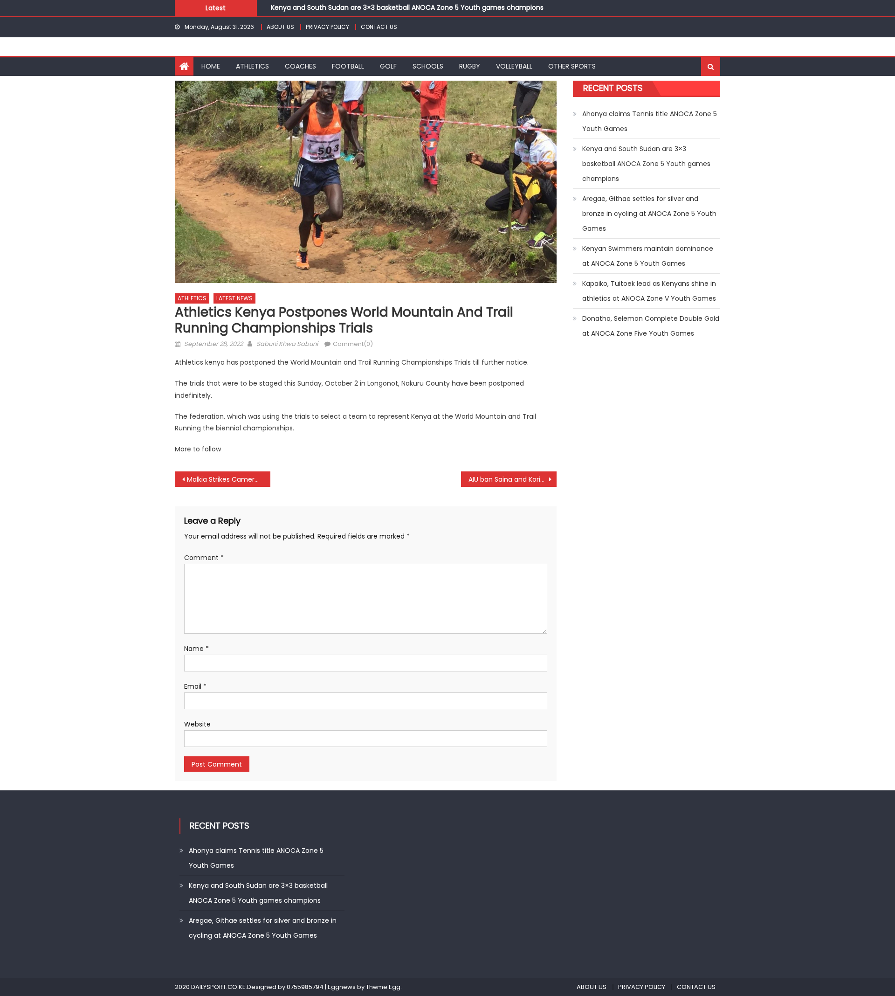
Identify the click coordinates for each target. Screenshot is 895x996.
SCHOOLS (428, 66)
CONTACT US (379, 27)
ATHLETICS (252, 66)
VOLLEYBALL (514, 66)
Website (197, 724)
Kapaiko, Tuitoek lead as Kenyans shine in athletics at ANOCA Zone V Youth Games (649, 291)
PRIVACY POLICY (327, 27)
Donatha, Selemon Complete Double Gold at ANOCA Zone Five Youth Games (650, 326)
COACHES (300, 66)
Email (195, 686)
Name (196, 648)
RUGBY (469, 66)
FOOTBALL (348, 66)
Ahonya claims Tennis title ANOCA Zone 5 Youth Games (649, 121)
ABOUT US (280, 27)
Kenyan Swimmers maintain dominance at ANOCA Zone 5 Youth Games (647, 256)
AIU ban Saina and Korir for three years (512, 479)
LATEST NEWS (234, 298)
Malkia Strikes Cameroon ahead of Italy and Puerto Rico (228, 479)
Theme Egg (383, 986)
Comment (204, 557)
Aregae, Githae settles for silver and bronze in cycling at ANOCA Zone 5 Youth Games (649, 213)
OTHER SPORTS (572, 66)
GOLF (388, 66)
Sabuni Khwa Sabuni (287, 343)
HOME (210, 66)
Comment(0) (353, 343)
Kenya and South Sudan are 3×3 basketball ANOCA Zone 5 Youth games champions (407, 5)
